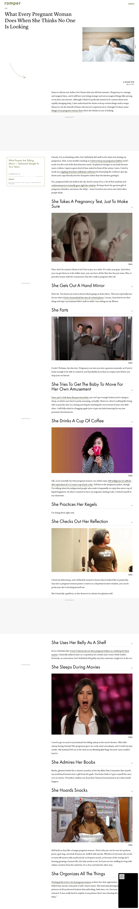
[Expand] (120, 875)
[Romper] (13, 3)
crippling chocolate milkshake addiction (78, 171)
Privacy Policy (11, 183)
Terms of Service (35, 182)
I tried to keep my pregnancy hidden (106, 160)
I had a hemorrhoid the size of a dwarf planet (83, 297)
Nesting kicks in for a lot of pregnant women (71, 882)
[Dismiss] (135, 875)
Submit (11, 179)
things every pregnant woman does (67, 110)
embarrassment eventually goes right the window (73, 185)
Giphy (130, 264)
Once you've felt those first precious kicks (69, 397)
